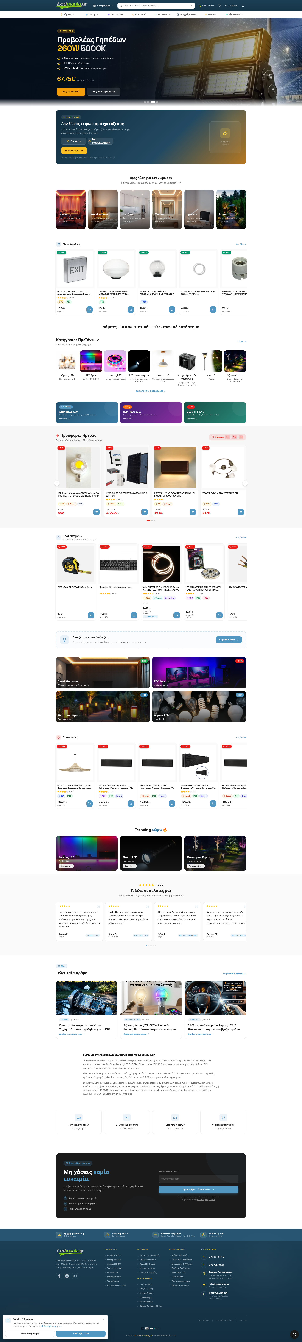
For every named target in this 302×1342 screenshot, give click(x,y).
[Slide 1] (145, 102)
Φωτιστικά (140, 14)
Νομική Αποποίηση (180, 1285)
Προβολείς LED (114, 1276)
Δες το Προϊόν (71, 91)
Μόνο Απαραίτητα (30, 1333)
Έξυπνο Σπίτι (236, 14)
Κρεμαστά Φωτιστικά (116, 1285)
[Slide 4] (157, 102)
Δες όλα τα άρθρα (233, 973)
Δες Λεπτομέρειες (103, 91)
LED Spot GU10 (114, 1259)
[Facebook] (59, 1276)
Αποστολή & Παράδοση (182, 1259)
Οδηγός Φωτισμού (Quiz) (151, 1306)
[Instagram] (67, 1276)
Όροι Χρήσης (177, 1276)
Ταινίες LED (117, 14)
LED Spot (93, 14)
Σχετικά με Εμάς (179, 1272)
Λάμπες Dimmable (148, 1259)
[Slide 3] (153, 102)
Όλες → (242, 341)
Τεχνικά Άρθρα (146, 1293)
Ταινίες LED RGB (114, 1268)
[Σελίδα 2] (152, 520)
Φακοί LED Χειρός (147, 1264)
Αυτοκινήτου (164, 14)
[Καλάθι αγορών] (243, 6)
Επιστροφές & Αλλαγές (182, 1264)
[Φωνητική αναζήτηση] (191, 5)
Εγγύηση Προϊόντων (181, 1268)
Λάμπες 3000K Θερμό (149, 1255)
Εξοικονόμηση (146, 1297)
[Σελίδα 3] (154, 520)
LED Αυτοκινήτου (147, 1268)
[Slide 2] (148, 102)
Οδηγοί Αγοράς (146, 1289)
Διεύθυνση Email (169, 1171)
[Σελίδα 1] (148, 520)
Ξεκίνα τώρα (72, 150)
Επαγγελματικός (188, 14)
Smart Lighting (146, 1301)
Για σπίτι (75, 141)
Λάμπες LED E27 (114, 1255)
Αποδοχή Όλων (81, 1333)
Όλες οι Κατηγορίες (148, 1272)
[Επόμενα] (245, 483)
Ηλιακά (212, 14)
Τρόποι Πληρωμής (180, 1255)
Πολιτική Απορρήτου (206, 1200)
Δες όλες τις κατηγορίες (149, 391)
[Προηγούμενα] (57, 483)
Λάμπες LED (69, 14)
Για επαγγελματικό (101, 141)
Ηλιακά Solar (113, 1272)
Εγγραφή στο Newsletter (197, 1189)
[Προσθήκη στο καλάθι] (89, 309)
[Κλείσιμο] (103, 1319)
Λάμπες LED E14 (114, 1264)
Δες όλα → (241, 244)
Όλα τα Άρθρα (146, 1284)
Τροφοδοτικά (113, 1281)
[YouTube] (75, 1276)
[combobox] (156, 6)
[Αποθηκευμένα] (219, 5)
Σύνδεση (233, 5)
